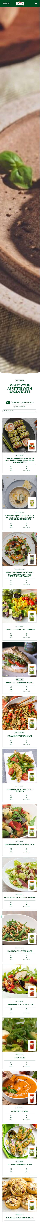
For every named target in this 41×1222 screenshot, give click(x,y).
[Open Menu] (36, 3)
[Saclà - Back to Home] (20, 3)
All (8, 402)
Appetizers (16, 402)
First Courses (27, 402)
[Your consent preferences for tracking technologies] (2, 916)
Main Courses (19, 406)
